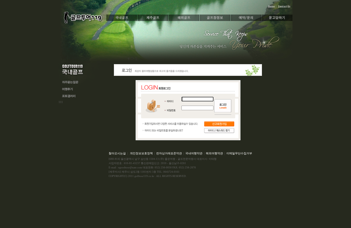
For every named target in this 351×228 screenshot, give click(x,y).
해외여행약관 (214, 153)
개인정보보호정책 (141, 153)
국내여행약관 (193, 153)
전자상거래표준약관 (169, 153)
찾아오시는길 (117, 153)
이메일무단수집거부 (239, 153)
